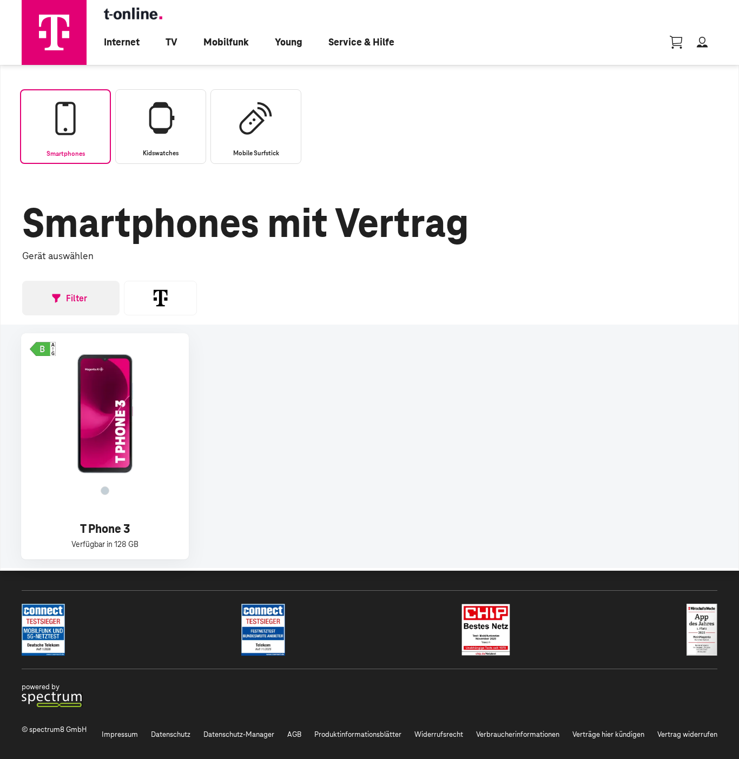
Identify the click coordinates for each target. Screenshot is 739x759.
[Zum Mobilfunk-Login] (702, 42)
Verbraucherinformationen (517, 734)
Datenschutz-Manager (238, 734)
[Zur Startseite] (54, 32)
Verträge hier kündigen (608, 734)
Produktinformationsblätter (357, 734)
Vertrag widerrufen (687, 734)
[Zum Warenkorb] (676, 42)
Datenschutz (170, 734)
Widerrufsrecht (438, 734)
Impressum (120, 734)
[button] (43, 349)
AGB (294, 734)
